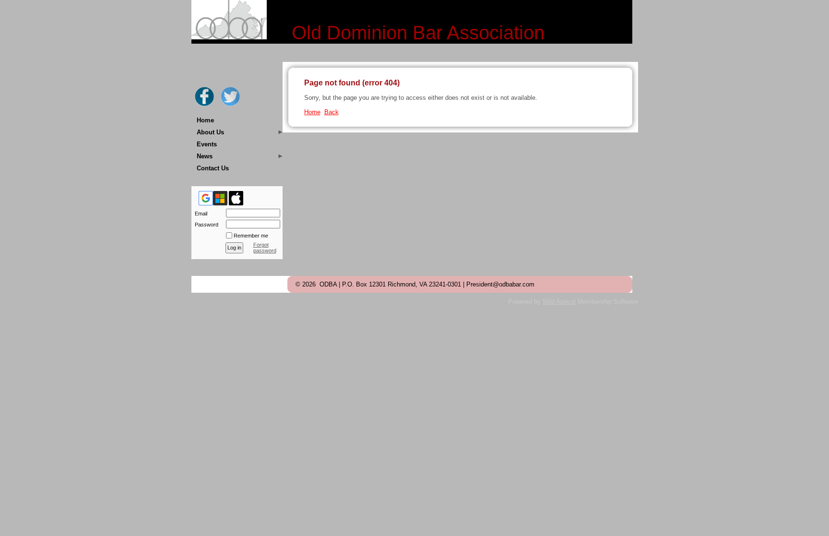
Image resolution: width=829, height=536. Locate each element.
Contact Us (213, 168)
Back (331, 112)
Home (205, 120)
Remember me (251, 235)
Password (204, 224)
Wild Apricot (559, 301)
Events (207, 144)
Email (199, 213)
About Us (210, 132)
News (205, 156)
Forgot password (264, 247)
